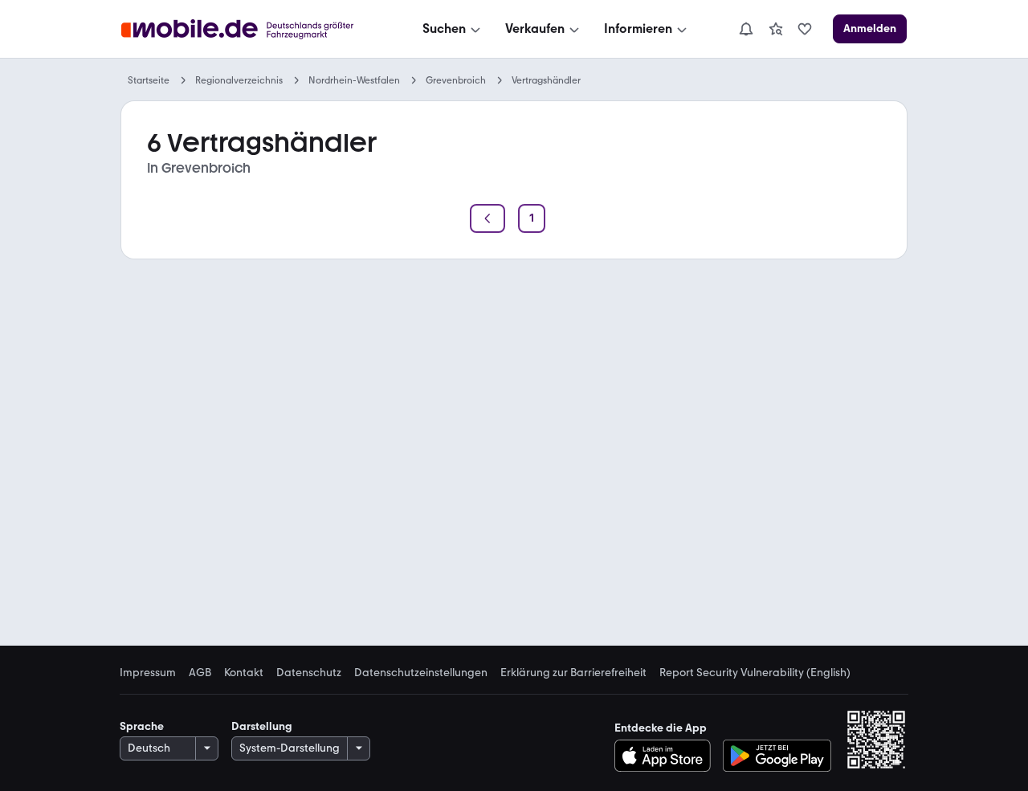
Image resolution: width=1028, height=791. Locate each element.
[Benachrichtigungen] (745, 28)
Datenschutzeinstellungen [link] (420, 673)
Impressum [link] (148, 673)
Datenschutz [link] (308, 673)
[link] (775, 29)
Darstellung (261, 726)
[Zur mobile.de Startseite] (251, 29)
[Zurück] (487, 218)
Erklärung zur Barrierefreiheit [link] (573, 673)
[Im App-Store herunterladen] (667, 756)
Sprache (142, 726)
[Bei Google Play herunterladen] (777, 756)
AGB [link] (200, 673)
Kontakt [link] (243, 673)
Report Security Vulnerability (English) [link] (755, 673)
